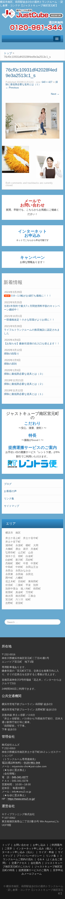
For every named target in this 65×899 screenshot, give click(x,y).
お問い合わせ (21, 844)
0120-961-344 (32, 762)
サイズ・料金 (46, 852)
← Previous (12, 87)
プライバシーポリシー (29, 855)
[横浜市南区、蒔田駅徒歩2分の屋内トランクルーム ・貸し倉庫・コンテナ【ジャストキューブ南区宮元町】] (32, 13)
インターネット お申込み (32, 235)
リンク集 (9, 498)
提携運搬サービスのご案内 (32, 451)
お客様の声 (10, 491)
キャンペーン (32, 259)
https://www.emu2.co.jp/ (21, 798)
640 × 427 (47, 82)
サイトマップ (11, 505)
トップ (6, 844)
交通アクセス (19, 862)
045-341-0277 (20, 777)
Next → (55, 93)
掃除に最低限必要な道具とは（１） (32, 83)
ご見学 (8, 848)
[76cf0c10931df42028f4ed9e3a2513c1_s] (32, 120)
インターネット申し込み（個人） (35, 848)
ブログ (8, 483)
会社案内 (36, 862)
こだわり (32, 425)
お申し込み (39, 844)
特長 (32, 437)
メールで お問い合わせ (32, 207)
